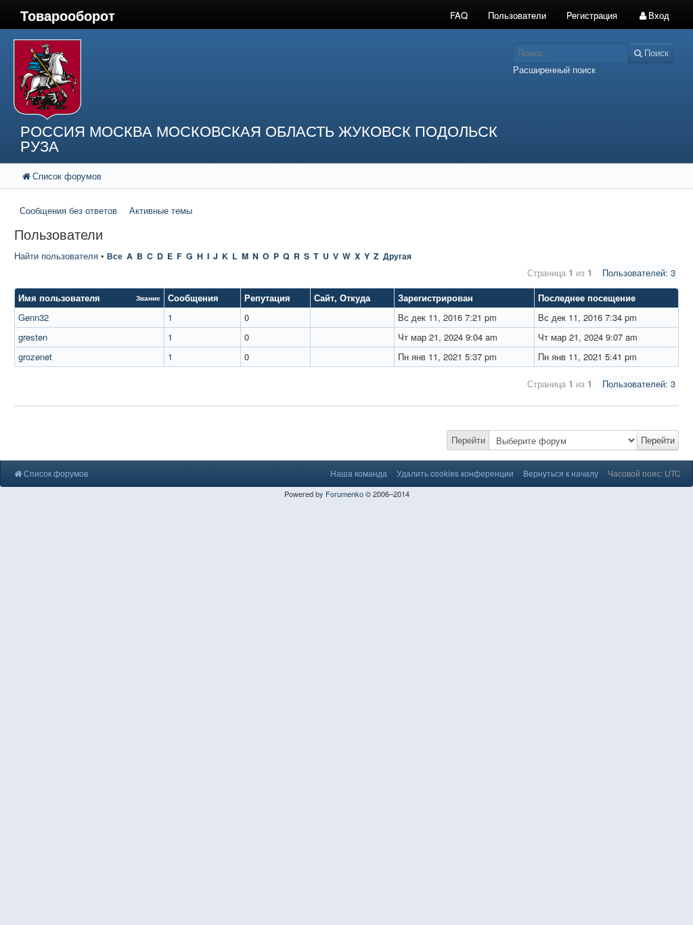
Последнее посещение (586, 297)
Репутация (267, 297)
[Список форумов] (260, 79)
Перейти (468, 439)
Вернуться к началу (560, 473)
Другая (397, 256)
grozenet (35, 356)
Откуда (355, 297)
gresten (32, 336)
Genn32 (33, 317)
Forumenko (344, 493)
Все (114, 256)
